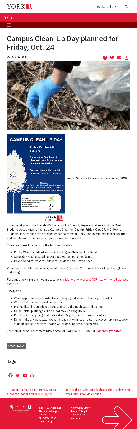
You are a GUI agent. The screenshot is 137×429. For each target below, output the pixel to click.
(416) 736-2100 (47, 418)
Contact (43, 414)
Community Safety (80, 407)
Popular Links (104, 6)
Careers (75, 418)
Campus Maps (46, 421)
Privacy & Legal (79, 411)
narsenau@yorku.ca (108, 331)
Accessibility (78, 414)
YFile (8, 17)
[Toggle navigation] (9, 25)
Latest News (16, 346)
